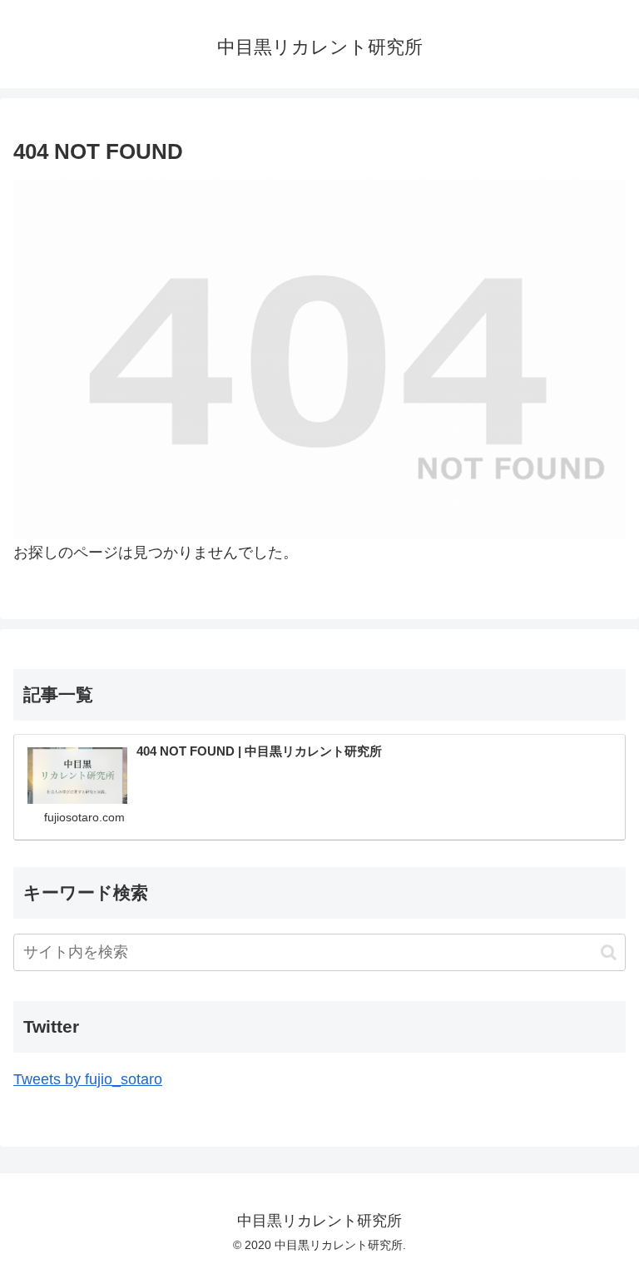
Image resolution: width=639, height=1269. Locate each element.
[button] (608, 952)
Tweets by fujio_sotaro (87, 1079)
